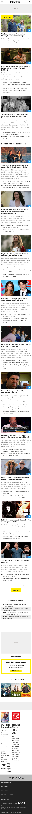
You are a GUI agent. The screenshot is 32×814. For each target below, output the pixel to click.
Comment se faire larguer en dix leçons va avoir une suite (15, 617)
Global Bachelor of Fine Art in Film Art (10, 807)
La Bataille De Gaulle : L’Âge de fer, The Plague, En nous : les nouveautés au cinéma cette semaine (17, 367)
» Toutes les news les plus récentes (21, 585)
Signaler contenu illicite (15, 812)
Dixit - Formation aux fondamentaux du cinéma (12, 808)
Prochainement (6, 782)
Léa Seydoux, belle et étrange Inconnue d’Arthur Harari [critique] (15, 609)
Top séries (4, 787)
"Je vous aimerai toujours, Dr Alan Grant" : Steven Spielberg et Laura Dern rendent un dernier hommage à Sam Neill (15, 407)
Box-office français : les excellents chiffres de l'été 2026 (14, 605)
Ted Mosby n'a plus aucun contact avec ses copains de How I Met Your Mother (14, 166)
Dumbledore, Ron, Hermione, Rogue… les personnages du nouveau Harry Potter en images (15, 320)
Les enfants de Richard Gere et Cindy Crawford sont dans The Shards (14, 299)
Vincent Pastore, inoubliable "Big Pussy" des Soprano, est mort (15, 392)
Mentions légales (5, 812)
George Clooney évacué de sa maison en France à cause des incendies (15, 478)
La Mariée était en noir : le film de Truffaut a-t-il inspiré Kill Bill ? (16, 521)
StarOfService (23, 807)
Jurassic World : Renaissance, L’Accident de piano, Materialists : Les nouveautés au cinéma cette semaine (16, 84)
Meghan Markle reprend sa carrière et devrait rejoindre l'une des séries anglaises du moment (14, 211)
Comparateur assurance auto (8, 805)
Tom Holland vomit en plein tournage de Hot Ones (15, 561)
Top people (4, 791)
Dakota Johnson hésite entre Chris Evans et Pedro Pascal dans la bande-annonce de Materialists (15, 90)
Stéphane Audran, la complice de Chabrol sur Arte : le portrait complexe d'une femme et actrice (15, 116)
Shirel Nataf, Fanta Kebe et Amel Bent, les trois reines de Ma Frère (16, 345)
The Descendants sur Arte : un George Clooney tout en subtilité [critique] (14, 35)
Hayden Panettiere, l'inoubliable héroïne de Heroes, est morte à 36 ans (15, 255)
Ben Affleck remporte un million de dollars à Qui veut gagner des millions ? (15, 436)
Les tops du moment (7, 795)
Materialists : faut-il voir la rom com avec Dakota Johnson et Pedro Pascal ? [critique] (15, 68)
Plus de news (16, 590)
